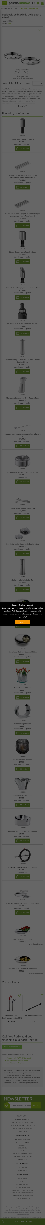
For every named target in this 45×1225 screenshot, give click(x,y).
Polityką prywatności (20, 611)
